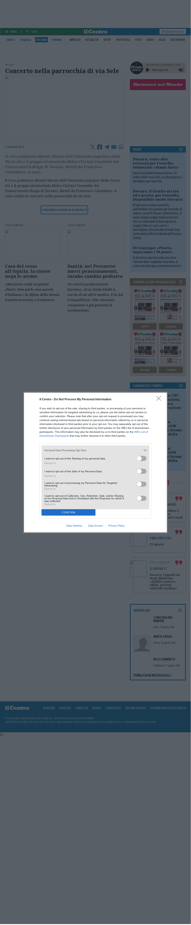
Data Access (95, 525)
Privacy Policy (116, 525)
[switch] (141, 458)
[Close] (159, 399)
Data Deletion (74, 525)
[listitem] (95, 450)
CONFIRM (68, 512)
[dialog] (95, 462)
